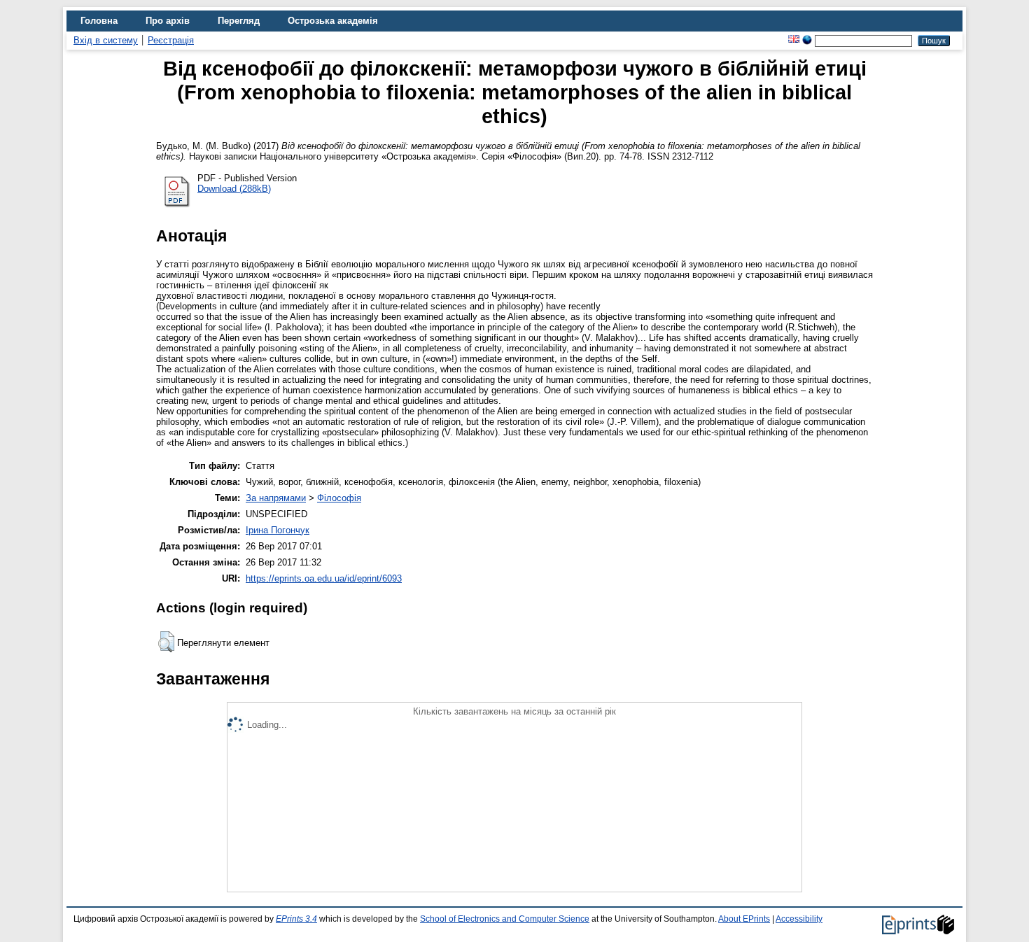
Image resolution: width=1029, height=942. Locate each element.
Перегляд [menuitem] (239, 20)
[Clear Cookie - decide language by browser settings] (807, 40)
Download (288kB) (234, 188)
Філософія (339, 498)
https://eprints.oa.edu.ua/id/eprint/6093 (324, 578)
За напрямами (276, 498)
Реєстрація (171, 40)
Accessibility (799, 919)
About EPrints (744, 919)
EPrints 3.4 (296, 919)
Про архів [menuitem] (168, 20)
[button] (166, 641)
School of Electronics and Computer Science (504, 919)
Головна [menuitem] (99, 20)
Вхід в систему (106, 40)
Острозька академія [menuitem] (333, 20)
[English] (793, 40)
